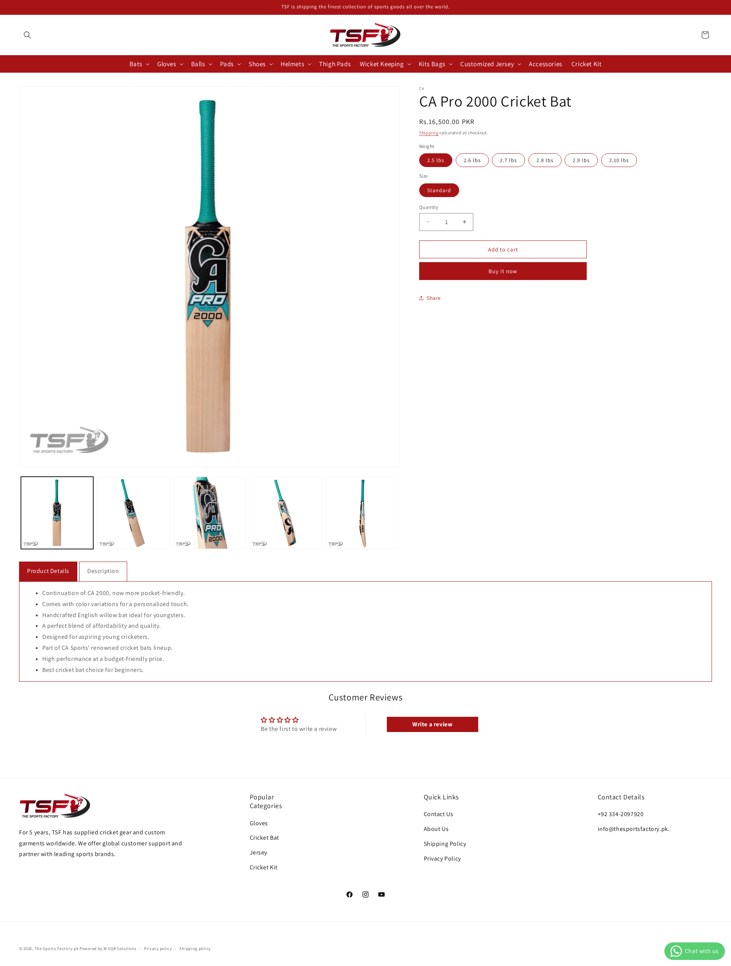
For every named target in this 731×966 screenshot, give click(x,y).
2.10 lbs (619, 160)
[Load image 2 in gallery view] (133, 513)
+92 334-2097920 (621, 814)
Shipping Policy (445, 844)
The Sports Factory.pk (57, 948)
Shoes (257, 64)
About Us (436, 829)
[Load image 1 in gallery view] (57, 513)
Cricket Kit (264, 867)
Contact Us (438, 814)
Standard (439, 189)
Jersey (259, 852)
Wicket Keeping (382, 64)
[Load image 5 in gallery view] (362, 513)
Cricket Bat (264, 838)
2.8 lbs (545, 160)
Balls (198, 64)
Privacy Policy (442, 859)
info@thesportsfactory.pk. (634, 829)
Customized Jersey (487, 64)
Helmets (292, 64)
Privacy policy (158, 948)
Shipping (429, 132)
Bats (135, 64)
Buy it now (502, 271)
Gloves (166, 64)
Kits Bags (432, 64)
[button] (27, 35)
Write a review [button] (432, 724)
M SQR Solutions (120, 948)
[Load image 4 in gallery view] (286, 513)
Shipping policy (195, 948)
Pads (227, 64)
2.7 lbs (508, 160)
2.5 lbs (435, 160)
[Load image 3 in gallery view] (209, 513)
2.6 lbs (472, 160)
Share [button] (434, 297)
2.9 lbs (581, 160)
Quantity (428, 207)
